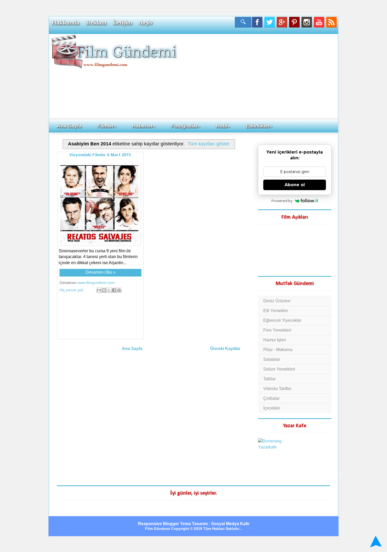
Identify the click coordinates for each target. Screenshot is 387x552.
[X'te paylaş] (109, 290)
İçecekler (271, 408)
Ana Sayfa (69, 126)
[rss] (331, 22)
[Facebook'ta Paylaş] (114, 290)
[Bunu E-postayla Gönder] (99, 290)
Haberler (143, 126)
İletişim (122, 22)
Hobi (223, 126)
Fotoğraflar (185, 126)
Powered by (281, 201)
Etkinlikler (259, 126)
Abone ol (295, 184)
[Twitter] (269, 22)
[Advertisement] (258, 76)
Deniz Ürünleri (276, 301)
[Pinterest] (294, 22)
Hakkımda (66, 22)
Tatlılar (269, 379)
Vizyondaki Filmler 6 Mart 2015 (100, 154)
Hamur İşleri (274, 340)
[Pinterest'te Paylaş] (119, 290)
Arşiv (146, 22)
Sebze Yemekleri (279, 369)
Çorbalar (271, 398)
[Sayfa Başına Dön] (375, 541)
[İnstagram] (306, 22)
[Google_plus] (282, 22)
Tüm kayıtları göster (209, 143)
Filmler (106, 126)
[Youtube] (319, 22)
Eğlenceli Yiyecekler (282, 320)
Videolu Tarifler (277, 388)
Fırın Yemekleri (277, 330)
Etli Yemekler (275, 310)
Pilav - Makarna (277, 349)
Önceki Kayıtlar (225, 348)
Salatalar (271, 359)
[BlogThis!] (104, 290)
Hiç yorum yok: (72, 290)
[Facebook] (257, 22)
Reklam (96, 22)
